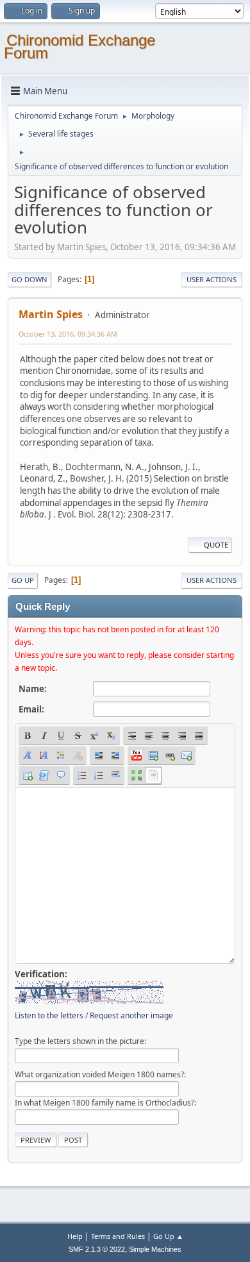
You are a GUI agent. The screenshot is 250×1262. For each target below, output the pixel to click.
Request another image (131, 1015)
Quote (216, 545)
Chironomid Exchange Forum (79, 46)
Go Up (23, 580)
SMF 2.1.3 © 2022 (97, 1249)
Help (75, 1236)
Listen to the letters (49, 1015)
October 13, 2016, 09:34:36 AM (68, 334)
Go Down (29, 279)
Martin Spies (51, 314)
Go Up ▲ (168, 1236)
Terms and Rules (118, 1236)
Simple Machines (155, 1249)
